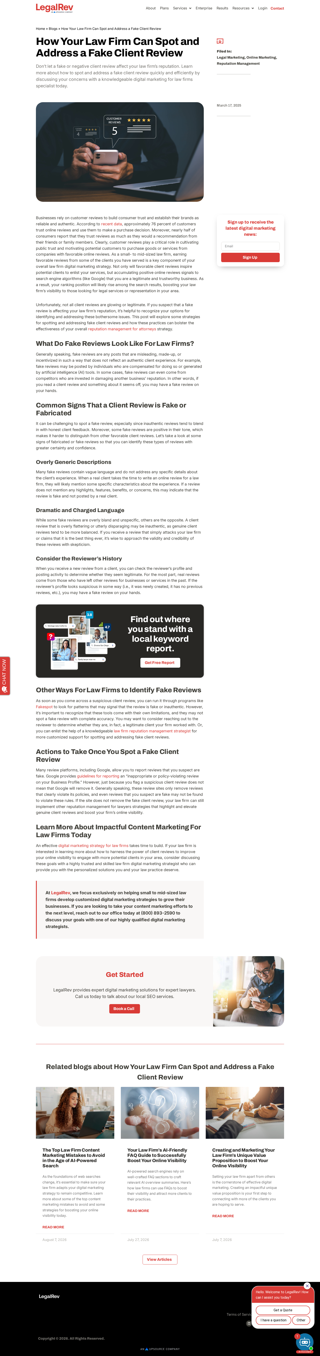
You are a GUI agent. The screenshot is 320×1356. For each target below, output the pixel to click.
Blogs (53, 29)
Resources (240, 8)
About (151, 8)
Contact (277, 8)
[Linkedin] (249, 1323)
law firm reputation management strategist (152, 731)
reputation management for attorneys (122, 329)
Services (180, 8)
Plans (164, 8)
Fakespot (44, 706)
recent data (111, 224)
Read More (53, 1227)
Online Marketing (261, 57)
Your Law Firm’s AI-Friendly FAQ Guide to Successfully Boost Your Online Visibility (157, 1155)
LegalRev (60, 892)
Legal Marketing (231, 57)
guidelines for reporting (98, 776)
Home (40, 29)
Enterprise (204, 8)
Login (262, 8)
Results (222, 8)
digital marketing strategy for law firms (93, 845)
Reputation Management (238, 63)
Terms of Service (240, 1314)
